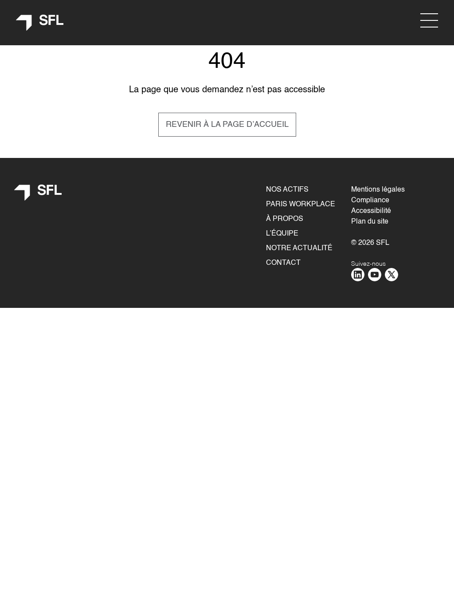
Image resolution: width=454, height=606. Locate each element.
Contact (283, 263)
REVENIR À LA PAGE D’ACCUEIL (227, 125)
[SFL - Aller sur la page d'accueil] (40, 23)
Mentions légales (378, 189)
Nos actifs (287, 189)
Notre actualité (299, 248)
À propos (284, 219)
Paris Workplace (300, 204)
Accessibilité (371, 211)
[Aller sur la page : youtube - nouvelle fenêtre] (374, 274)
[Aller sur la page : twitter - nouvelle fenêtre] (391, 274)
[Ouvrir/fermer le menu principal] (429, 20)
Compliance (370, 200)
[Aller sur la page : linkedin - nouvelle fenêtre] (357, 274)
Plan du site (369, 221)
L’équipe (282, 233)
